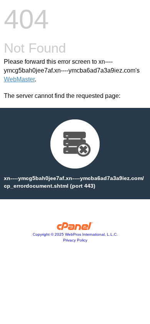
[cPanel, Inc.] (75, 228)
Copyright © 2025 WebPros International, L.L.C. (75, 234)
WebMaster (19, 79)
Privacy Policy (75, 240)
